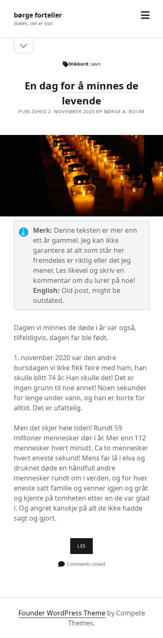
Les (84, 548)
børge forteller (38, 15)
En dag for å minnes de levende (81, 175)
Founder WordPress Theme (61, 613)
